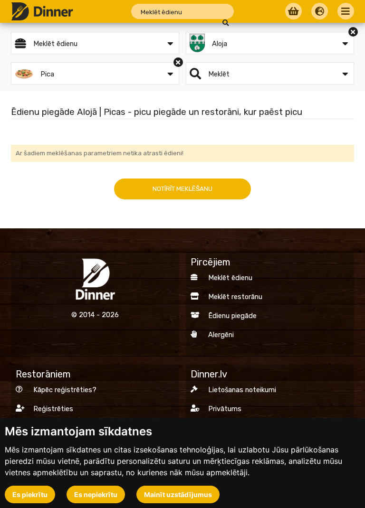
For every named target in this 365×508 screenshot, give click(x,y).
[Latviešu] (318, 11)
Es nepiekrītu (95, 494)
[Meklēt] (225, 23)
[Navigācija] (344, 11)
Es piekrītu (30, 494)
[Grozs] (292, 11)
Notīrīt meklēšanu (182, 188)
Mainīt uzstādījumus (178, 494)
